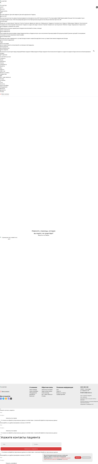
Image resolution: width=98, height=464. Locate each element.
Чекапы (2, 63)
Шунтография (20, 35)
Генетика (2, 9)
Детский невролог (14, 14)
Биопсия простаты (9, 18)
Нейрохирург (70, 23)
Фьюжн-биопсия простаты (53, 19)
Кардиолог (51, 23)
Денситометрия (18, 18)
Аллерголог (3, 23)
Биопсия (2, 18)
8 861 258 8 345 (84, 387)
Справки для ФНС (60, 394)
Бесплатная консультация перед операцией (11, 51)
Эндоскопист (82, 24)
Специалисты (3, 64)
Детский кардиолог (5, 14)
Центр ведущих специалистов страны (9, 26)
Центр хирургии (4, 49)
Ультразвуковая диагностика (23, 19)
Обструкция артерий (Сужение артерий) (67, 33)
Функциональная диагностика (38, 19)
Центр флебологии (4, 48)
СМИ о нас (2, 71)
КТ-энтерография (53, 18)
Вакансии (2, 88)
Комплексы (3, 61)
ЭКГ (60, 19)
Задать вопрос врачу (47, 391)
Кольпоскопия (43, 18)
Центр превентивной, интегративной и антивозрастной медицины (17, 45)
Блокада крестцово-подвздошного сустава (11, 38)
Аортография (3, 33)
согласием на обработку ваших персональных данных (57, 458)
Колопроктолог (58, 23)
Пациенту (2, 66)
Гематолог (17, 23)
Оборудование (3, 87)
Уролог (61, 24)
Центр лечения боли (5, 36)
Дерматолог (33, 23)
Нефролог (77, 23)
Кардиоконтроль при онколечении (39, 33)
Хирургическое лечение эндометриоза (10, 28)
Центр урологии (4, 46)
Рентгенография (77, 18)
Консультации (3, 21)
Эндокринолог (75, 24)
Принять (78, 457)
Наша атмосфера (4, 85)
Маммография (64, 18)
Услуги (1, 7)
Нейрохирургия (35, 51)
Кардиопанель (3, 11)
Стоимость (2, 58)
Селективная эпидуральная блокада (59, 38)
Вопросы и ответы (4, 72)
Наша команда (33, 389)
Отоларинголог (4, 24)
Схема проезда (45, 392)
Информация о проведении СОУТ (87, 404)
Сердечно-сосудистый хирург (30, 24)
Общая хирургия (43, 51)
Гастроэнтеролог (10, 23)
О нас (1, 82)
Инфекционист (45, 23)
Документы (3, 90)
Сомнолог (40, 24)
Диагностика (3, 16)
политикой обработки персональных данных (45, 420)
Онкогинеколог (83, 23)
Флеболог (65, 24)
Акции (1, 60)
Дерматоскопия (26, 18)
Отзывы (2, 78)
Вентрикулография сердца (14, 33)
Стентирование (81, 33)
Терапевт (45, 24)
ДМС (1, 75)
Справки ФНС (3, 74)
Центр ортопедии (4, 43)
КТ (48, 18)
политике (65, 459)
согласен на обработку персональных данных (13, 420)
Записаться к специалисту (31, 449)
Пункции (70, 18)
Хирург (70, 24)
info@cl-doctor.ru (88, 392)
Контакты (2, 84)
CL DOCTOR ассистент (5, 56)
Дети (1, 12)
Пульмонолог (19, 24)
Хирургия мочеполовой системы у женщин (31, 28)
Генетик (22, 23)
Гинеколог (27, 23)
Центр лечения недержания (7, 40)
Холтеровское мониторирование (8, 35)
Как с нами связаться (5, 77)
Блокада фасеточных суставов (42, 38)
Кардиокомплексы (25, 33)
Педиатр (33, 14)
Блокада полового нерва (28, 38)
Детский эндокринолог (25, 14)
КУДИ (59, 18)
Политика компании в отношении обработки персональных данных (89, 402)
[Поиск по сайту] (49, 2)
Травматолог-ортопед (53, 24)
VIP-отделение (3, 54)
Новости (2, 69)
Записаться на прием (47, 389)
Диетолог (38, 23)
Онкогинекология (52, 51)
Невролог (64, 23)
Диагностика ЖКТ (35, 18)
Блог (1, 68)
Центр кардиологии (5, 31)
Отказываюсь (86, 457)
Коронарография (52, 33)
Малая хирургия (26, 51)
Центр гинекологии (5, 29)
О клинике (2, 80)
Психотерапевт (12, 24)
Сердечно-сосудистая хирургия (65, 51)
